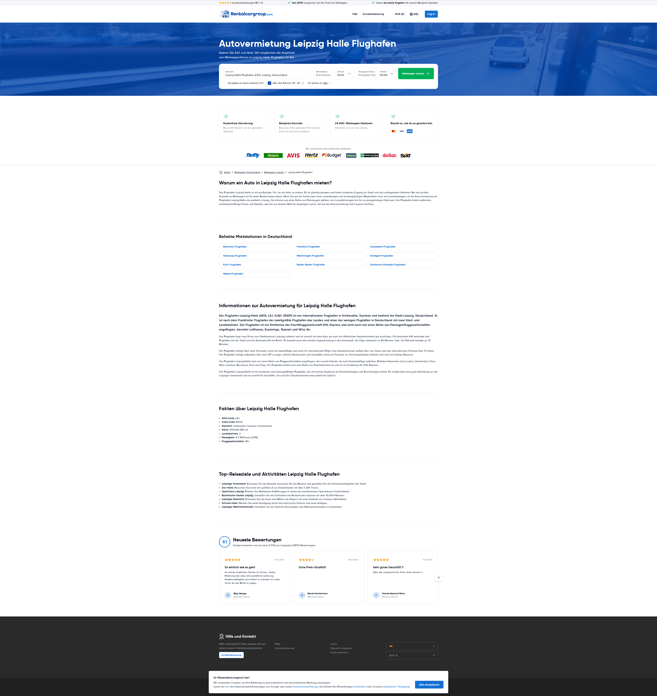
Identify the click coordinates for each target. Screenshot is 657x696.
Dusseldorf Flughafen (383, 247)
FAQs (277, 643)
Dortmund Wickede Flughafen (387, 264)
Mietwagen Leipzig (274, 172)
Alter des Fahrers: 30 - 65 (286, 83)
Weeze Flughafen (233, 274)
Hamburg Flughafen (235, 256)
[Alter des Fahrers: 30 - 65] (269, 83)
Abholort (229, 71)
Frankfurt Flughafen (308, 247)
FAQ (354, 14)
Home (227, 172)
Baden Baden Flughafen (311, 264)
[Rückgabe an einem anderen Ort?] (225, 83)
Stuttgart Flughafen (381, 256)
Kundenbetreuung (373, 14)
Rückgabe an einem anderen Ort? (245, 83)
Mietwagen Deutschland (247, 172)
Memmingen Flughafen (310, 256)
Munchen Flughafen (235, 247)
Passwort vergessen (341, 648)
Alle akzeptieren (429, 685)
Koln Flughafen (232, 264)
